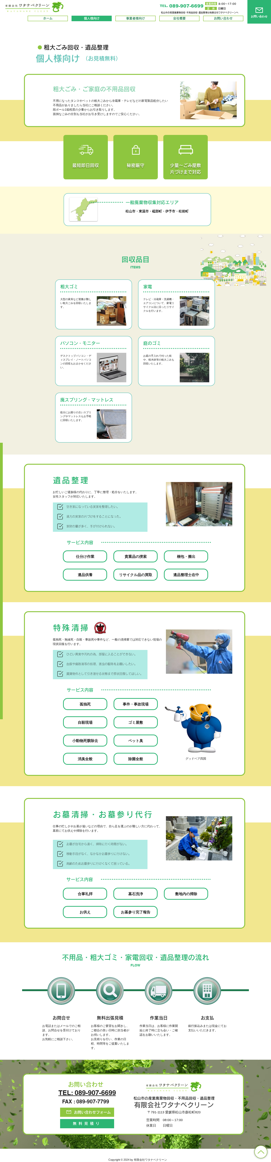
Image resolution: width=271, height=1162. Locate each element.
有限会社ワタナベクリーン (174, 1105)
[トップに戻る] (260, 1151)
